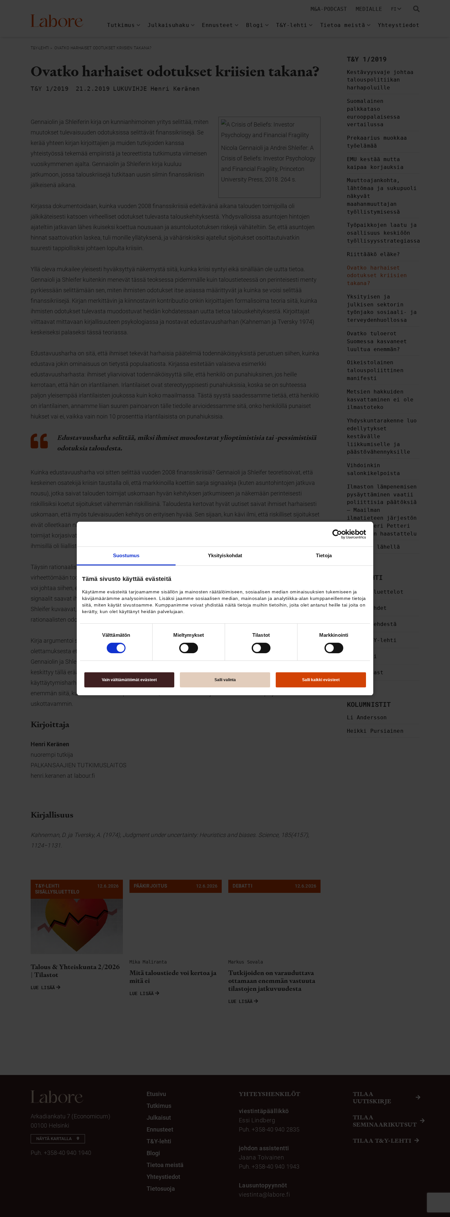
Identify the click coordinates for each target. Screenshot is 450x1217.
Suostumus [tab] (126, 555)
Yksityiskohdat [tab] (225, 555)
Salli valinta (225, 680)
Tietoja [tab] (324, 555)
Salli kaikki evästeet (321, 680)
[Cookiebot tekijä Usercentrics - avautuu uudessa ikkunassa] (337, 534)
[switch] (188, 648)
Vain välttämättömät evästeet (129, 680)
